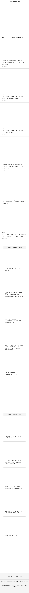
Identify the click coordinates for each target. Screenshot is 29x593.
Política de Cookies (22, 585)
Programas (19, 164)
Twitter (10, 576)
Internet (10, 164)
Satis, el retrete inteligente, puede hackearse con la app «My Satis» (14, 62)
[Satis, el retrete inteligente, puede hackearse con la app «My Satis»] (14, 56)
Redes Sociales (22, 200)
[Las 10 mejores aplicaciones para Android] (14, 126)
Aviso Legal (15, 585)
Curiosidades (4, 59)
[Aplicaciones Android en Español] (14, 162)
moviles (3, 94)
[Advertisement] (14, 19)
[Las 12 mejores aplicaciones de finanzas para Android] (14, 230)
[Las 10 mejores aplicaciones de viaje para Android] (14, 92)
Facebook (19, 576)
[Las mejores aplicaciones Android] (14, 197)
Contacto (15, 586)
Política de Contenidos (6, 585)
